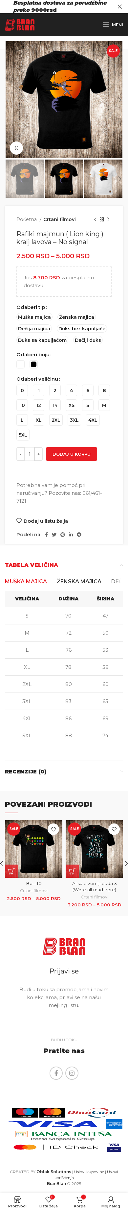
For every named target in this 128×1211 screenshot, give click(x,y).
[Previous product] (95, 219)
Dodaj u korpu (72, 454)
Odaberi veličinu (37, 379)
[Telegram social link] (79, 534)
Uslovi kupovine (89, 1171)
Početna (27, 219)
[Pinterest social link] (62, 534)
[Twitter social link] (54, 534)
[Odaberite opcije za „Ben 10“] (11, 871)
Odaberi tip (30, 307)
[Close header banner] (120, 6)
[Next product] (108, 219)
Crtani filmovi (59, 219)
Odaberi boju (33, 354)
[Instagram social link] (71, 1073)
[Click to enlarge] (16, 148)
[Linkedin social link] (71, 534)
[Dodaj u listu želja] (53, 829)
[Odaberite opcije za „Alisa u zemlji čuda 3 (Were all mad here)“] (72, 871)
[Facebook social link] (46, 534)
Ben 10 (34, 883)
